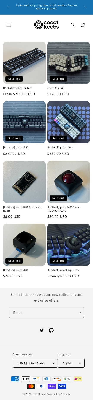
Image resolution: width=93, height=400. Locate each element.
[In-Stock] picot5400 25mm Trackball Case (63, 209)
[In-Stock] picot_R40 (15, 147)
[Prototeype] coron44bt (17, 88)
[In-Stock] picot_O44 (60, 147)
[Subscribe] (79, 313)
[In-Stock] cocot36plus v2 (63, 270)
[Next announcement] (85, 7)
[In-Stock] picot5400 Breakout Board (21, 209)
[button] (8, 25)
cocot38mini (55, 88)
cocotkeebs (39, 394)
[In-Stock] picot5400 (15, 270)
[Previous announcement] (8, 7)
